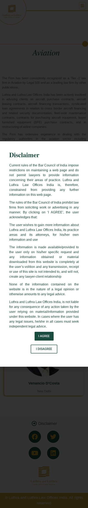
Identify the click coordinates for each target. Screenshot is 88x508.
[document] (44, 254)
